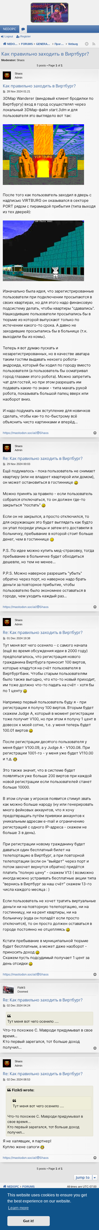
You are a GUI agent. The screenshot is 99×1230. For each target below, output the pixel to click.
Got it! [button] (28, 1221)
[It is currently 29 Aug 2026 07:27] (86, 44)
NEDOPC (9, 29)
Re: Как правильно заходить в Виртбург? (42, 458)
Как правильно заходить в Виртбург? (45, 54)
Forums (24, 30)
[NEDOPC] (49, 12)
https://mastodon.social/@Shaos (25, 433)
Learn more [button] (18, 1208)
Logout (9, 36)
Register (25, 36)
